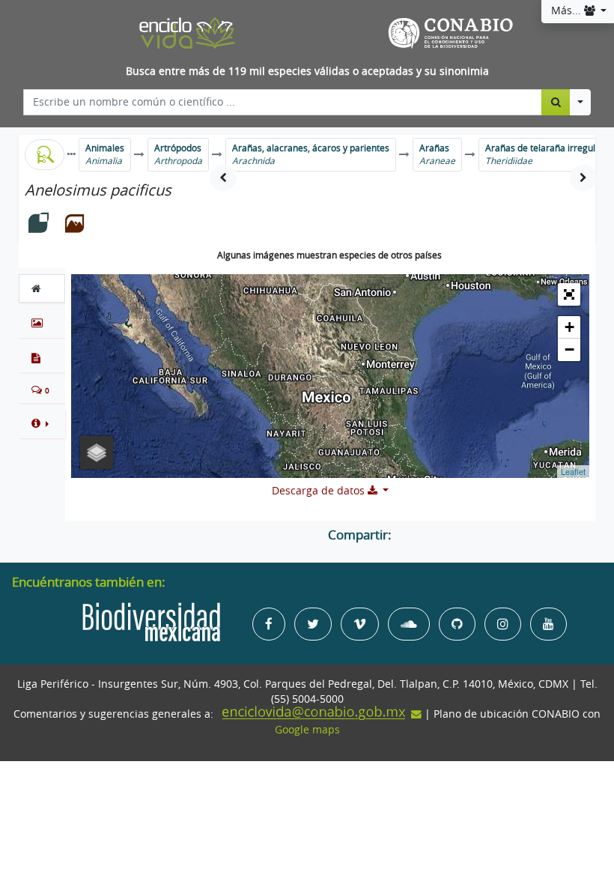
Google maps (307, 729)
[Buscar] (556, 102)
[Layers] (96, 452)
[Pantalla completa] (569, 294)
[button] (42, 423)
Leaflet (573, 471)
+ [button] (569, 327)
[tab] (42, 288)
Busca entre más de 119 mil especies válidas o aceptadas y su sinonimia (307, 71)
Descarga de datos (320, 490)
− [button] (569, 349)
